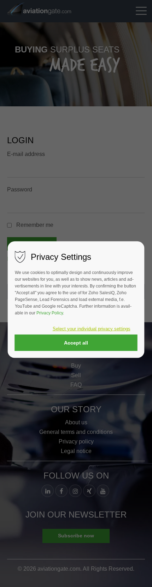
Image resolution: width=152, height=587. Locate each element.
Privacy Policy (49, 313)
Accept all (76, 342)
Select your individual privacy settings (91, 328)
